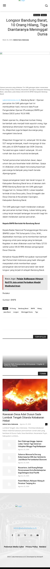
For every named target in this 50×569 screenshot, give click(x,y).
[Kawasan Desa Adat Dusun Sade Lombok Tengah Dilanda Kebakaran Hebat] (25, 395)
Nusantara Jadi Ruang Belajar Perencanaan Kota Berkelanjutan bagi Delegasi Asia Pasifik (32, 470)
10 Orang (13, 308)
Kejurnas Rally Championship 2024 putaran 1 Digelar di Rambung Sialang (24, 365)
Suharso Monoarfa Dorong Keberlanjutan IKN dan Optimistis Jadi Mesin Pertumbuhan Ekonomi (32, 457)
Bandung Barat (23, 308)
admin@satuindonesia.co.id (25, 528)
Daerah (44, 15)
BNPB (33, 308)
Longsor (16, 312)
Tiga (36, 312)
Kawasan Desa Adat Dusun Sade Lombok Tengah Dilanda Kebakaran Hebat (23, 417)
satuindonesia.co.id (11, 100)
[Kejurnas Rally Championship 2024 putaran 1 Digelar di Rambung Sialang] (25, 355)
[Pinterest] (25, 45)
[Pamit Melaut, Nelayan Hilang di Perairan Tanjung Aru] (9, 484)
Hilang (39, 308)
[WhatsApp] (30, 45)
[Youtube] (37, 535)
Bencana (36, 15)
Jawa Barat (7, 312)
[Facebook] (13, 45)
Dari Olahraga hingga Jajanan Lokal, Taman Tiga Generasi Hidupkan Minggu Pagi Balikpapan (32, 443)
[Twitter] (19, 45)
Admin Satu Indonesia (21, 40)
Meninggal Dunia (27, 312)
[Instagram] (18, 535)
